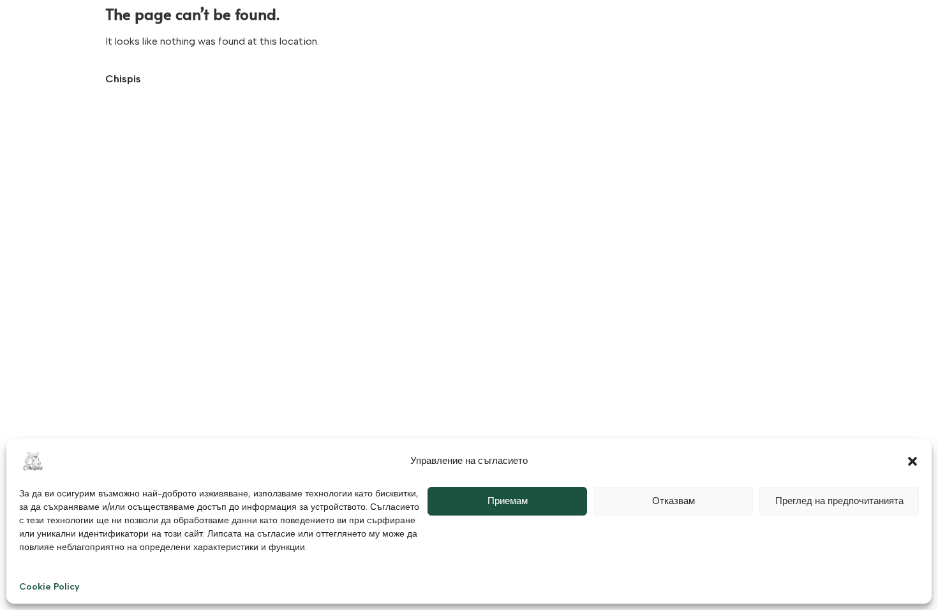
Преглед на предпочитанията (839, 501)
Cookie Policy (49, 586)
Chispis (123, 79)
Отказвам (673, 501)
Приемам (508, 501)
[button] (912, 461)
